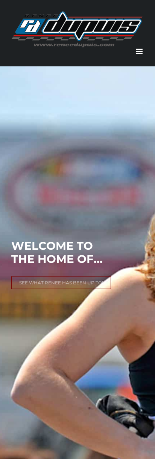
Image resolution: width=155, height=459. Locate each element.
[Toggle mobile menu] (140, 51)
